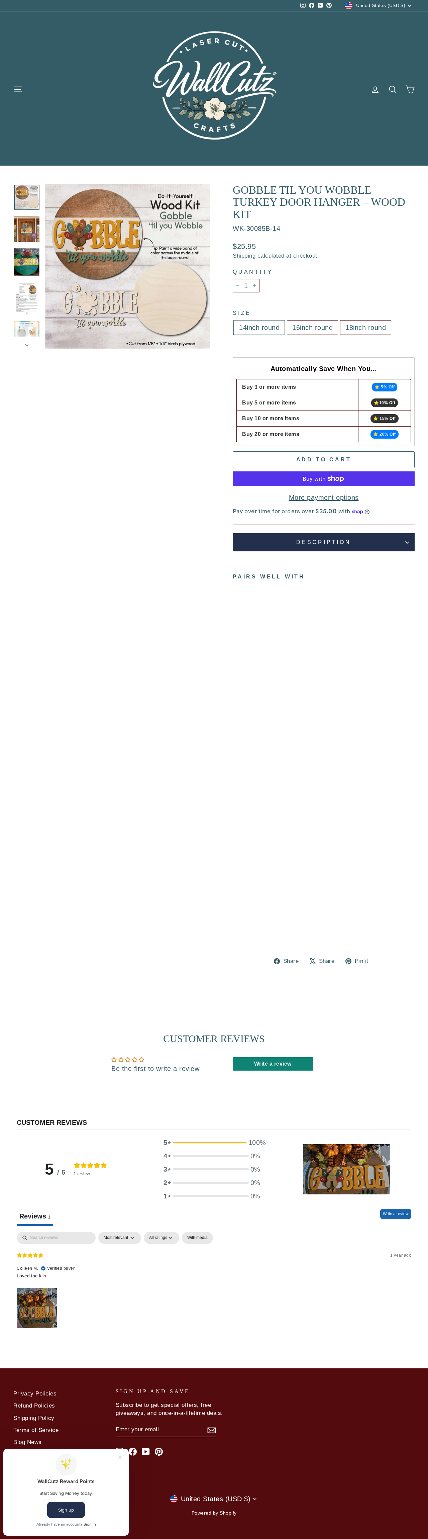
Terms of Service (36, 1430)
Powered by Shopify (214, 1513)
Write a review (396, 1213)
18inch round (365, 327)
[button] (212, 1142)
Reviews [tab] (34, 1216)
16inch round (312, 327)
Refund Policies (34, 1405)
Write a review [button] (273, 1064)
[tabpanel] (214, 1281)
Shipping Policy (34, 1418)
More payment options (324, 497)
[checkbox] (197, 1238)
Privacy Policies (35, 1393)
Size (242, 313)
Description (323, 542)
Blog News (27, 1442)
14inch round (259, 327)
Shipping (244, 256)
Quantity (253, 272)
